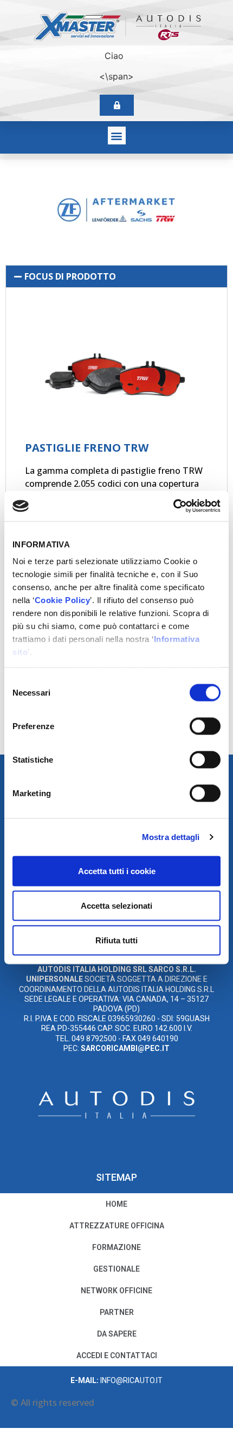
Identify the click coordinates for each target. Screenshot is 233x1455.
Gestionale (116, 1269)
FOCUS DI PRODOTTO (70, 276)
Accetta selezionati (116, 905)
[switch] (205, 726)
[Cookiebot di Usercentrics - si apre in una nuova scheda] (173, 506)
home (116, 1204)
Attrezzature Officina (116, 1225)
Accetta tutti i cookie (117, 870)
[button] (117, 135)
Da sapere (117, 1334)
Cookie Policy (62, 600)
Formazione (116, 1247)
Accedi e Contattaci (116, 1355)
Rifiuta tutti (116, 939)
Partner (117, 1312)
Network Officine (116, 1290)
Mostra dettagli (171, 837)
